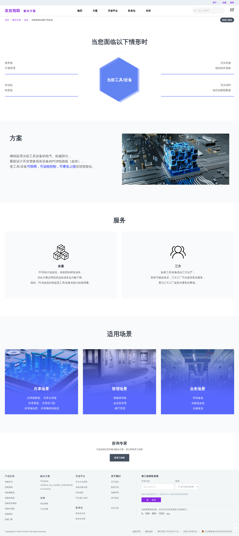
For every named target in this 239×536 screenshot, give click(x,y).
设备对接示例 (81, 487)
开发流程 (79, 492)
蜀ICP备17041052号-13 (168, 531)
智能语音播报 (11, 503)
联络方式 (115, 487)
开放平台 (80, 476)
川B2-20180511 (190, 531)
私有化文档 (80, 519)
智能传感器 (10, 509)
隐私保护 (149, 531)
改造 (26, 20)
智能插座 (9, 487)
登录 (232, 2)
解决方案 (30, 11)
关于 (215, 2)
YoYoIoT (25, 531)
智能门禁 (9, 519)
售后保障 (44, 503)
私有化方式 (80, 513)
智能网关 (9, 514)
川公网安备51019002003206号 (218, 531)
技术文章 (115, 508)
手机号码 (145, 481)
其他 (168, 514)
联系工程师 (227, 20)
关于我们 (115, 482)
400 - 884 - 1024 (155, 513)
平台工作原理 (81, 482)
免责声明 (115, 492)
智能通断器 (10, 492)
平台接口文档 (81, 498)
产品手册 (44, 509)
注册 (224, 2)
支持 (42, 498)
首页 (7, 20)
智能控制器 (10, 498)
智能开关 (9, 482)
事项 (177, 481)
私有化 (79, 507)
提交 (154, 500)
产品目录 (10, 476)
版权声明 (136, 531)
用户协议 (115, 498)
